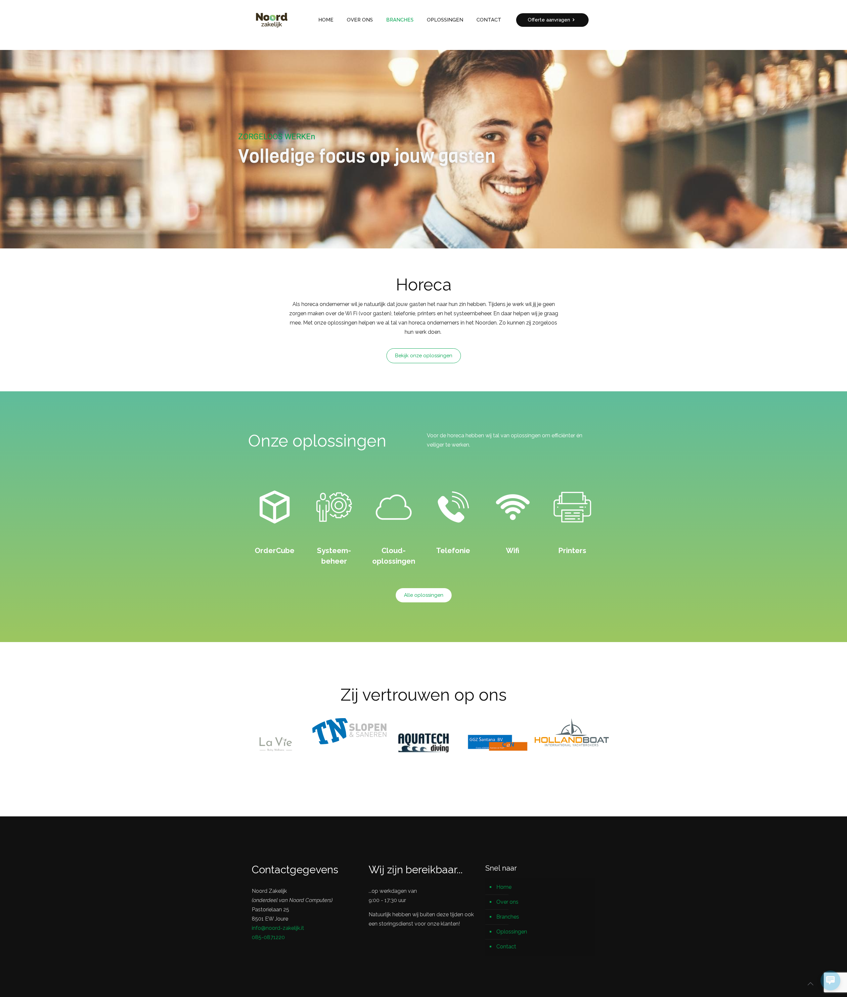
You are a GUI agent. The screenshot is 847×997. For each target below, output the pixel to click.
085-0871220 (268, 937)
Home (504, 887)
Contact (506, 946)
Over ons (507, 902)
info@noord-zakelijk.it (278, 928)
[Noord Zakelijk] (271, 20)
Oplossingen (511, 932)
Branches (507, 917)
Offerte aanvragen (549, 20)
